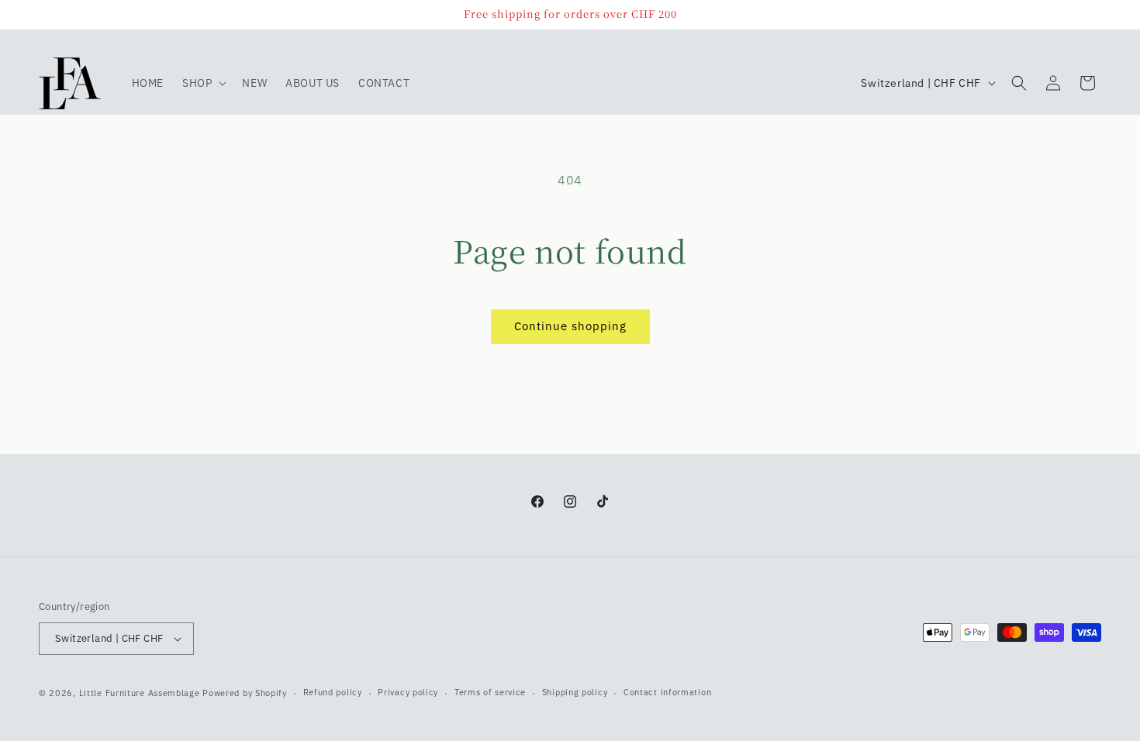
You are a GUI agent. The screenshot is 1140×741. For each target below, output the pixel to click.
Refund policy (332, 692)
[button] (203, 83)
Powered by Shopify (244, 693)
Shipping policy (575, 692)
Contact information (667, 692)
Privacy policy (408, 692)
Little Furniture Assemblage (139, 693)
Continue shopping (570, 326)
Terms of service (490, 692)
